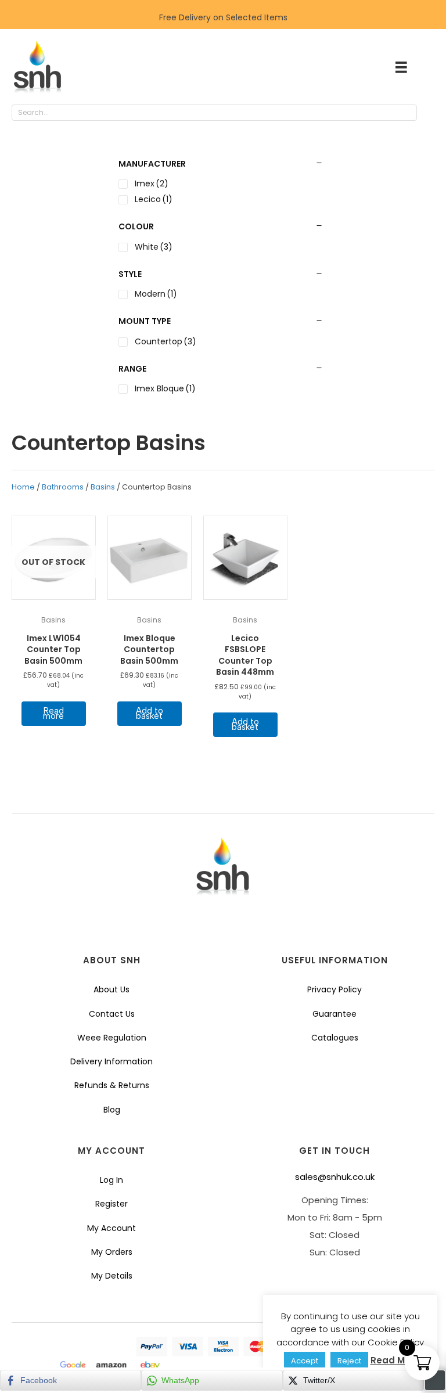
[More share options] (435, 1380)
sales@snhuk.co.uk (335, 1177)
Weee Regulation (111, 1037)
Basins (103, 486)
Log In (111, 1180)
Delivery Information (111, 1061)
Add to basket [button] (149, 713)
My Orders (111, 1252)
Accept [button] (304, 1360)
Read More (395, 1360)
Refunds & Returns (111, 1085)
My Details (111, 1276)
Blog (111, 1109)
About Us (111, 989)
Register (111, 1204)
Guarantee (334, 1014)
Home (23, 486)
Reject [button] (349, 1360)
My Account (111, 1228)
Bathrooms (63, 486)
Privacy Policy (334, 989)
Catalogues (334, 1037)
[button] (428, 113)
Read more (53, 713)
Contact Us (112, 1014)
